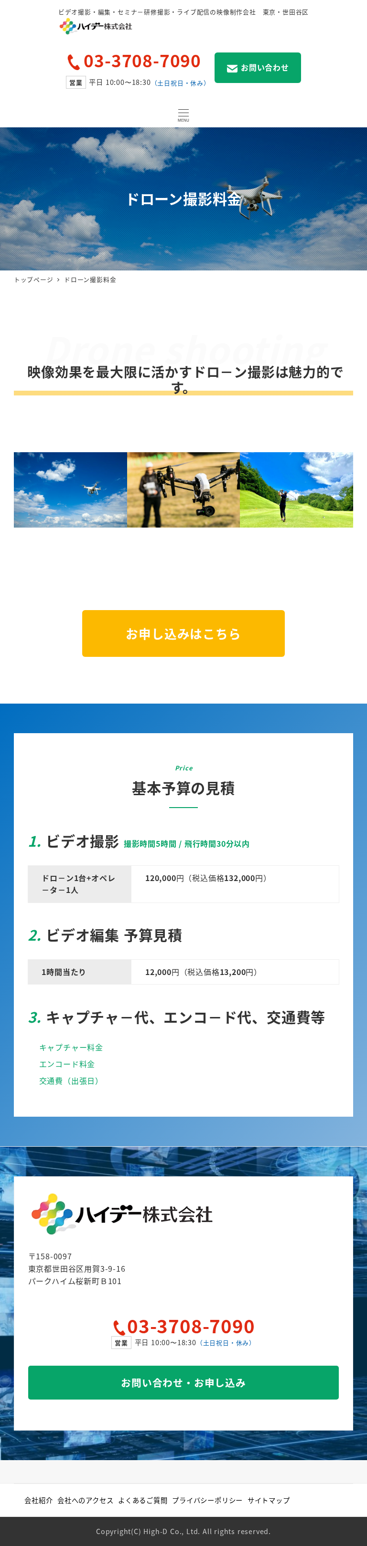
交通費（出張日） (71, 1080)
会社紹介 (38, 1500)
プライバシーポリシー (207, 1500)
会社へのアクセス (85, 1500)
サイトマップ (269, 1500)
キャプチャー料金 (71, 1047)
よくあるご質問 (143, 1500)
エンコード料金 (67, 1063)
